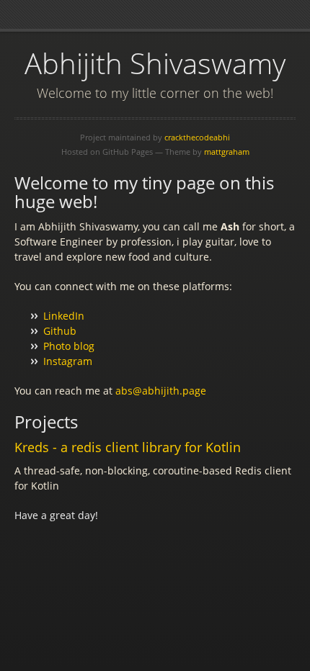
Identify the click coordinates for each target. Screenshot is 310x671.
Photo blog (68, 346)
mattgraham (226, 151)
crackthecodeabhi (197, 137)
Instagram (67, 361)
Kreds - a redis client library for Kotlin (127, 447)
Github (59, 331)
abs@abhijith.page (160, 390)
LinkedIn (63, 316)
